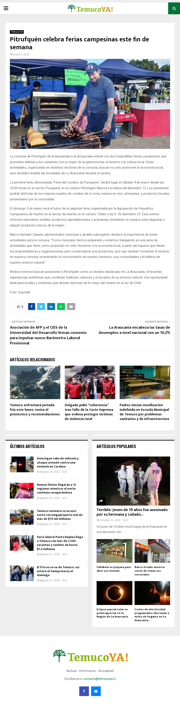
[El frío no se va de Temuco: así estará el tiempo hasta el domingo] (22, 573)
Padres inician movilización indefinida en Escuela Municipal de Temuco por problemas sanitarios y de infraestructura (144, 412)
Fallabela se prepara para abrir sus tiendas (114, 569)
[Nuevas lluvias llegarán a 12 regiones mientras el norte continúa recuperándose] (22, 491)
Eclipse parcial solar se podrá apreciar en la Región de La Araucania (112, 613)
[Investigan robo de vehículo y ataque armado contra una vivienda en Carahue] (22, 464)
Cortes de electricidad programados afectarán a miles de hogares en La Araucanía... (152, 615)
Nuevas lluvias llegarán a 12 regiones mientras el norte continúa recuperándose (56, 488)
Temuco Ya (17, 32)
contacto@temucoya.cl (99, 679)
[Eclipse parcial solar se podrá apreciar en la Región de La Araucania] (114, 593)
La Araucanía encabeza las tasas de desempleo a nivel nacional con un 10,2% (134, 330)
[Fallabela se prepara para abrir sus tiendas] (114, 551)
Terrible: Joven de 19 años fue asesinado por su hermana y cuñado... (132, 512)
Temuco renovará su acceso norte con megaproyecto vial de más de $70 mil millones (60, 514)
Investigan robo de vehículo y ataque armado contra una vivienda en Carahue (58, 462)
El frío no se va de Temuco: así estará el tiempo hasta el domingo (58, 571)
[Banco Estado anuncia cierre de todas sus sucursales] (152, 551)
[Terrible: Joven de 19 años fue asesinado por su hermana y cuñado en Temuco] (133, 481)
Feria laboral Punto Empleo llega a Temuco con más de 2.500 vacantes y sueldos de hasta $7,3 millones (60, 543)
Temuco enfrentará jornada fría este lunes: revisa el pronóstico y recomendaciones (35, 409)
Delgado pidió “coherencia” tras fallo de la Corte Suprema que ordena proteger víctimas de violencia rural (89, 412)
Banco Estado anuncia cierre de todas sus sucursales (149, 571)
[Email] (96, 691)
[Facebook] (84, 691)
